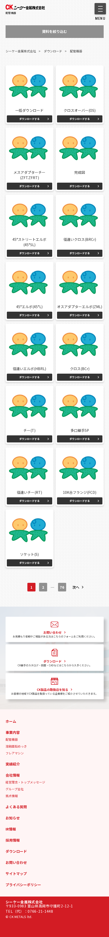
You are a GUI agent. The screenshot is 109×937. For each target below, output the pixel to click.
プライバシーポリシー (23, 884)
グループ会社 (15, 789)
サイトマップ (16, 873)
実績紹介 (13, 763)
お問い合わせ (16, 862)
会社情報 (13, 775)
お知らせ (13, 817)
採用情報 (13, 840)
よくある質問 (16, 806)
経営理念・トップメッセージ (25, 782)
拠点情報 (12, 796)
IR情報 (11, 829)
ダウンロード (16, 851)
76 (62, 587)
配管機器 (11, 13)
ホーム (11, 721)
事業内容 (13, 732)
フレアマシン (15, 753)
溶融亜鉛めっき (16, 746)
